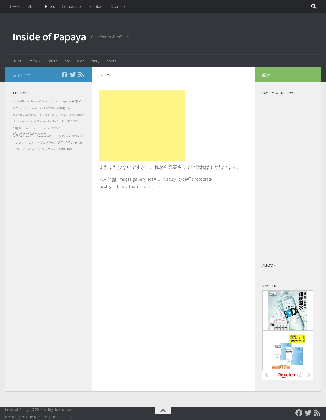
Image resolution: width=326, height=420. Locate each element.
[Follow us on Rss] (81, 75)
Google (62, 108)
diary (95, 60)
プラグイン (65, 142)
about (111, 60)
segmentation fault (40, 128)
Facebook (50, 108)
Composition (72, 6)
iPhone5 (62, 114)
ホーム (15, 6)
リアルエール (53, 149)
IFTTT (40, 114)
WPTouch (52, 136)
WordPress (29, 134)
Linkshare (18, 121)
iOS (45, 114)
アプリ (41, 142)
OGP (75, 121)
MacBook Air (44, 121)
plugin (17, 128)
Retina (25, 128)
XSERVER (63, 136)
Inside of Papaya (49, 36)
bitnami (23, 108)
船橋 (69, 149)
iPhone (52, 114)
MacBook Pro (59, 121)
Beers (50, 6)
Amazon (56, 101)
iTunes (71, 114)
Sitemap (118, 6)
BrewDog (33, 108)
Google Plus (29, 114)
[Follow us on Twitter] (73, 75)
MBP (69, 121)
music (53, 60)
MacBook (30, 121)
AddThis (21, 101)
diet (80, 60)
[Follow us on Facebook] (65, 75)
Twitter (55, 128)
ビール (51, 142)
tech (33, 60)
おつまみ (74, 136)
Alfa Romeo (44, 101)
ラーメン (38, 149)
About (33, 6)
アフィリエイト (27, 142)
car (67, 60)
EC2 (41, 108)
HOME (17, 60)
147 (15, 101)
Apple (76, 100)
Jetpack (79, 114)
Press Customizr (62, 417)
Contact (96, 6)
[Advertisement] (142, 125)
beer (15, 108)
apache (67, 101)
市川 (63, 149)
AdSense (32, 101)
